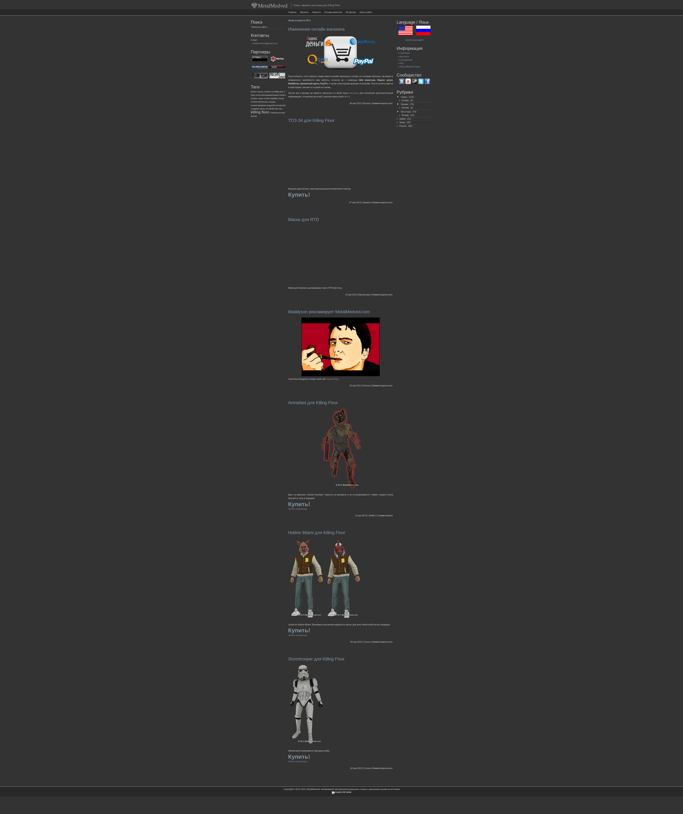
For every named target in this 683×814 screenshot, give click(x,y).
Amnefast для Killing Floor (313, 402)
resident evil (269, 92)
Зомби (372, 515)
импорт (254, 116)
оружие (274, 98)
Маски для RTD (303, 219)
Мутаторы (364, 294)
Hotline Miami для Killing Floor (316, 532)
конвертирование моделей (263, 105)
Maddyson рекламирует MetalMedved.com (329, 311)
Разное (366, 103)
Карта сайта (366, 12)
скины (260, 98)
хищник (272, 102)
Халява (405, 100)
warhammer (263, 102)
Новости (316, 12)
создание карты (258, 109)
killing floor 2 (280, 92)
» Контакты (403, 56)
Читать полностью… (298, 509)
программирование (270, 95)
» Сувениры (403, 53)
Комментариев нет (382, 103)
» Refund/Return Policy (408, 66)
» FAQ (400, 63)
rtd (267, 109)
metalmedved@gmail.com (265, 43)
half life (271, 109)
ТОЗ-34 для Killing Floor (311, 120)
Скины (367, 642)
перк (253, 95)
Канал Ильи (333, 379)
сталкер (273, 113)
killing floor (260, 112)
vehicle (267, 98)
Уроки (402, 122)
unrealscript (280, 105)
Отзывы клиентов (333, 12)
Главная (292, 12)
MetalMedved (272, 5)
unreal (258, 95)
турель (260, 92)
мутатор (281, 113)
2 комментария (385, 515)
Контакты (354, 93)
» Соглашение (404, 60)
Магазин (304, 12)
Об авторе (351, 12)
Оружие (366, 202)
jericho (253, 92)
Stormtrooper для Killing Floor (316, 659)
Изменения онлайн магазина (316, 29)
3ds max (278, 109)
